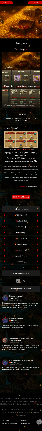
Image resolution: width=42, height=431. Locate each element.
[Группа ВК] (18, 281)
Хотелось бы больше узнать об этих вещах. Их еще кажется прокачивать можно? (20, 326)
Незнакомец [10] (22, 233)
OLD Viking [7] (22, 215)
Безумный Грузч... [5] (22, 256)
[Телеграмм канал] (24, 281)
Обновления (19, 118)
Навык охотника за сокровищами (21, 360)
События (27, 118)
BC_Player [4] (16, 340)
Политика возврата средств (26, 422)
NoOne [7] (22, 227)
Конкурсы (18, 120)
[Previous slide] (2, 22)
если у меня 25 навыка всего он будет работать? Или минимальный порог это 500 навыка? (20, 368)
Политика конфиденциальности (9, 422)
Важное (25, 120)
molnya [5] (15, 298)
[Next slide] (39, 22)
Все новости (9, 118)
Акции (34, 118)
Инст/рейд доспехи (16, 318)
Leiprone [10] (22, 250)
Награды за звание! (16, 296)
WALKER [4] (22, 238)
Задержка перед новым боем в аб (21, 338)
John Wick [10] (21, 244)
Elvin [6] (22, 267)
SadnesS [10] (22, 221)
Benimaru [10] (21, 262)
